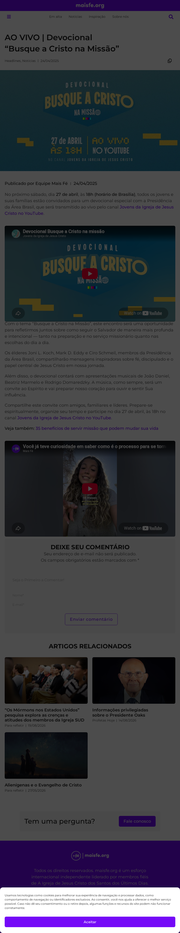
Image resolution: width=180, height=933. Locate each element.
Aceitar (90, 922)
